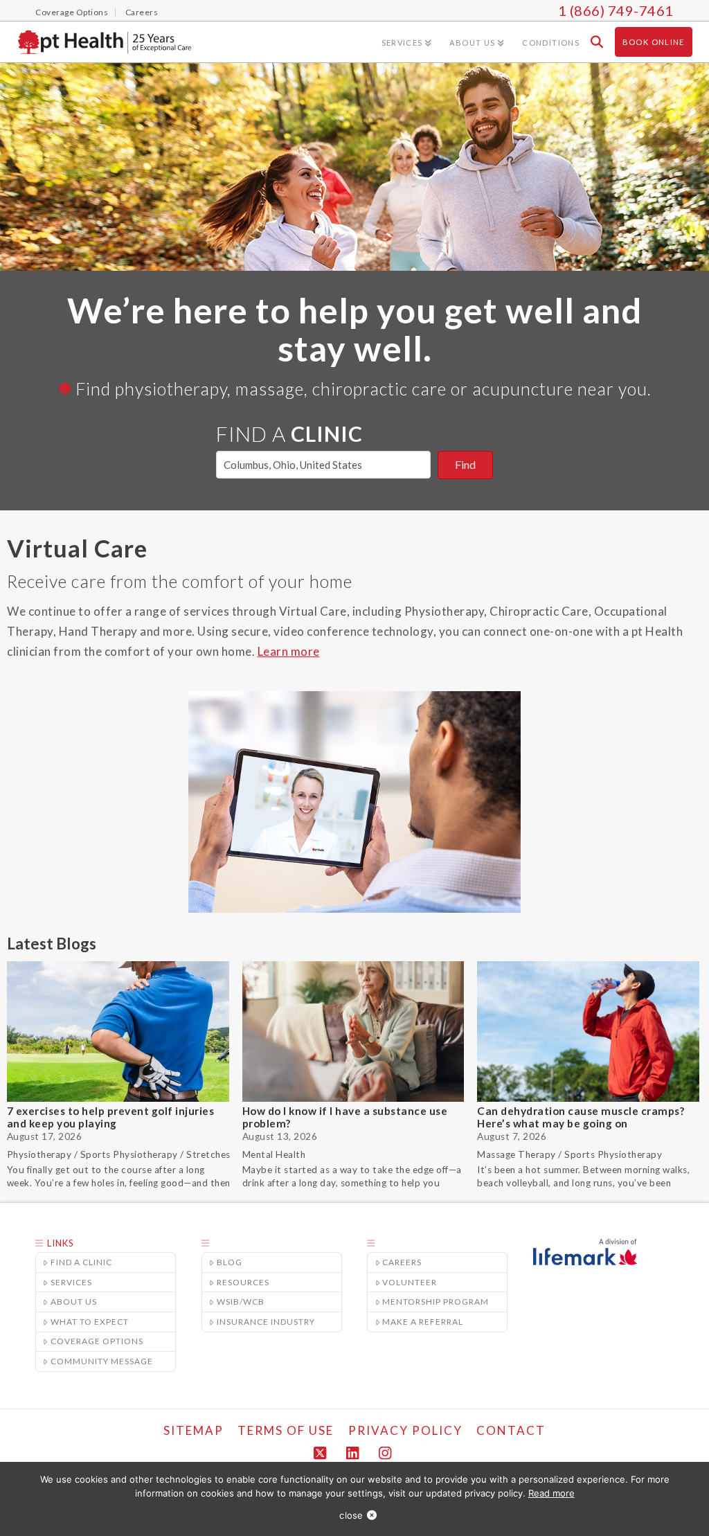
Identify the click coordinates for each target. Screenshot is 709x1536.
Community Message (102, 1361)
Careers (402, 1262)
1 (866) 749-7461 (616, 10)
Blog (229, 1262)
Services (71, 1282)
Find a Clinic (81, 1262)
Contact (511, 1430)
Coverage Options (97, 1341)
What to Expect (90, 1321)
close (351, 1515)
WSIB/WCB (240, 1301)
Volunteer (409, 1282)
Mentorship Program (435, 1301)
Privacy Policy (405, 1430)
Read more (551, 1493)
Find (465, 464)
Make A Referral (422, 1321)
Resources (243, 1282)
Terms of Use (285, 1430)
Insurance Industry (266, 1321)
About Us (74, 1301)
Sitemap (193, 1430)
